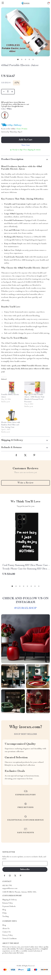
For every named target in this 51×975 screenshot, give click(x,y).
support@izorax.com (9, 888)
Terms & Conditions (9, 939)
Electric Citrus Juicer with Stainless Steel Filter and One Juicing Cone (10, 425)
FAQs (4, 913)
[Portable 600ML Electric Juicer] (11, 387)
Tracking (5, 916)
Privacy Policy (7, 935)
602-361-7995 (7, 885)
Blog (4, 910)
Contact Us (6, 932)
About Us (5, 928)
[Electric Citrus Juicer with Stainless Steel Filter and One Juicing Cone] (11, 415)
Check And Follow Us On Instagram (25, 600)
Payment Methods (9, 906)
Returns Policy (7, 903)
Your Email (9, 863)
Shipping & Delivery (9, 900)
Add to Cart (25, 140)
